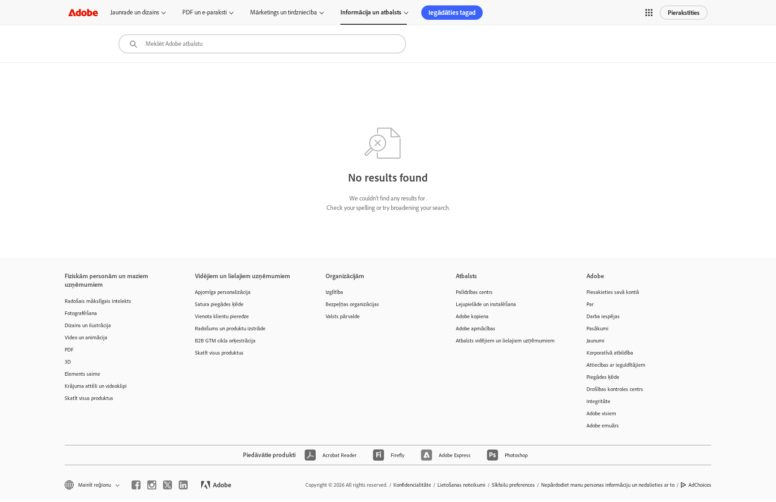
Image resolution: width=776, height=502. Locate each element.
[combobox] (262, 43)
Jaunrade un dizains (134, 12)
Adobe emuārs (602, 425)
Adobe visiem (601, 413)
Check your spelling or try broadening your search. (388, 208)
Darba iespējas (603, 316)
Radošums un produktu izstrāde (230, 328)
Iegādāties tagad (452, 12)
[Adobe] (83, 12)
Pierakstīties (684, 13)
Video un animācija (86, 337)
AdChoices (699, 484)
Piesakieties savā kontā (612, 292)
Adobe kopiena (472, 316)
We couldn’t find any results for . (388, 198)
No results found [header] (388, 177)
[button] (649, 12)
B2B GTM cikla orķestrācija (225, 340)
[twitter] (167, 484)
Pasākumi (597, 328)
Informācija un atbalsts (370, 12)
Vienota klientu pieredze (222, 316)
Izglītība (334, 292)
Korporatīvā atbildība (609, 352)
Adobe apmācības (475, 328)
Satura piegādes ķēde (219, 304)
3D (68, 361)
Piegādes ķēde (602, 376)
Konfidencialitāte (412, 484)
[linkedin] (183, 484)
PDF (69, 349)
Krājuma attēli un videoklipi (96, 385)
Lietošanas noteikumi (461, 484)
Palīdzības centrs (474, 292)
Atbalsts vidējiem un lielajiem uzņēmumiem (505, 340)
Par (590, 304)
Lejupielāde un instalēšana (486, 304)
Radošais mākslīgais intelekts (98, 301)
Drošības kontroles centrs (614, 389)
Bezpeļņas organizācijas (352, 304)
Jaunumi (595, 340)
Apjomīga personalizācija (223, 292)
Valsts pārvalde (343, 316)
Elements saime (82, 373)
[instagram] (151, 484)
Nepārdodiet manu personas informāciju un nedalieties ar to (608, 484)
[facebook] (136, 484)
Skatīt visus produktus (89, 398)
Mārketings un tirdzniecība (283, 12)
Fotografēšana (81, 313)
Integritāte (598, 401)
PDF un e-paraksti (204, 12)
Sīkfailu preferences (513, 484)
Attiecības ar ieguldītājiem (615, 364)
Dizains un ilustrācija (88, 325)
